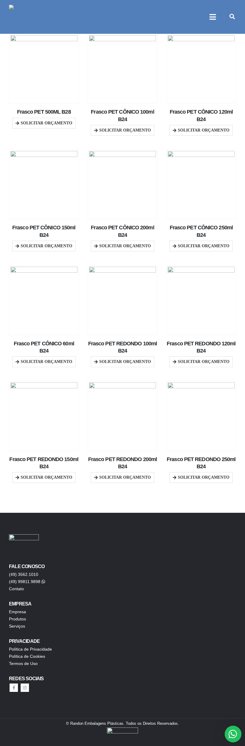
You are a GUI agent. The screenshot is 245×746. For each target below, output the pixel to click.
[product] (43, 68)
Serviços (17, 626)
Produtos (17, 619)
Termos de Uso (23, 663)
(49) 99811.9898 (24, 581)
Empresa (17, 611)
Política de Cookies (27, 656)
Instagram (25, 688)
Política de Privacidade (30, 649)
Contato (16, 588)
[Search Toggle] (232, 17)
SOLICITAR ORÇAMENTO (46, 123)
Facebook (14, 688)
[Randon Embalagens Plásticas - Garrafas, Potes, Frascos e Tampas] (28, 17)
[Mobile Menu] (213, 17)
